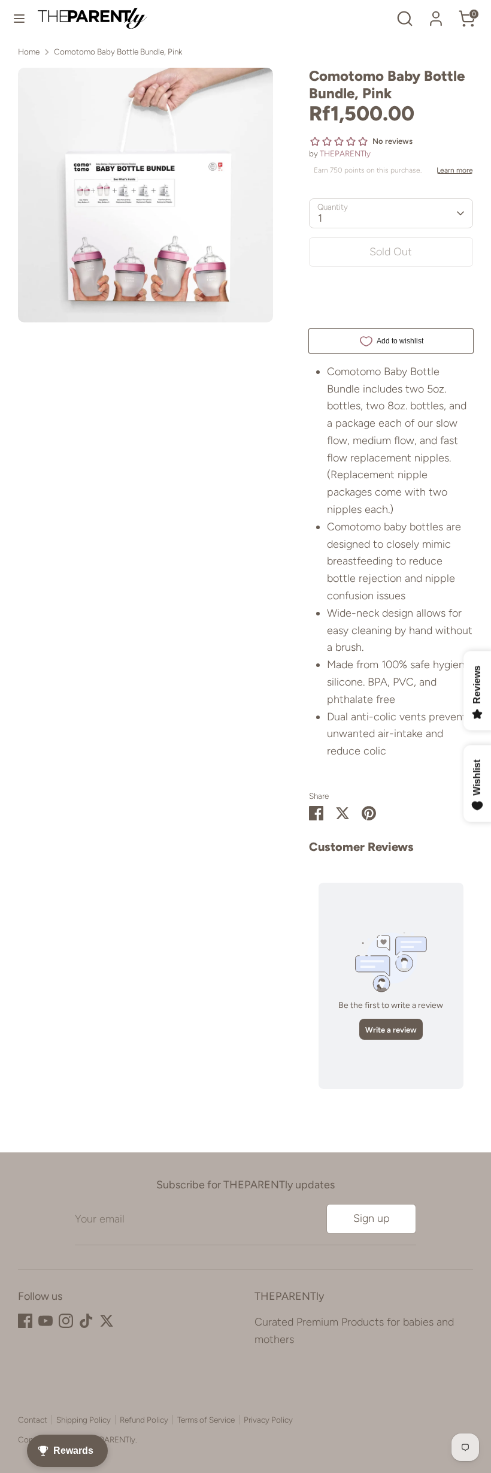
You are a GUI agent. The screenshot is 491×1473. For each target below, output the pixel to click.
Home (29, 51)
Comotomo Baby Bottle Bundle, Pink (118, 51)
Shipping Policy (83, 1419)
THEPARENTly (345, 153)
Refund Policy (144, 1419)
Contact (32, 1419)
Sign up (371, 1218)
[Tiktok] (86, 1321)
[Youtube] (45, 1321)
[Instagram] (66, 1321)
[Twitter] (106, 1321)
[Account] (436, 15)
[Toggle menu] (19, 18)
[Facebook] (25, 1321)
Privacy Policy (268, 1419)
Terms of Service (206, 1419)
